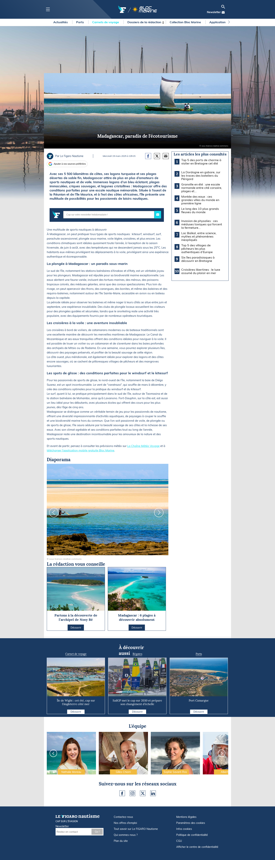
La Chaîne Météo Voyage (143, 446)
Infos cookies (184, 829)
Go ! (97, 831)
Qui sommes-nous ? (126, 835)
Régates (137, 654)
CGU (179, 841)
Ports (80, 22)
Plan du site (121, 841)
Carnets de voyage (106, 22)
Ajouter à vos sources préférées (70, 164)
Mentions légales (186, 817)
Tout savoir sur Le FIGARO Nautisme (136, 829)
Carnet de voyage (76, 654)
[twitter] (143, 793)
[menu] (48, 9)
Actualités (60, 22)
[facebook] (122, 793)
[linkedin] (153, 793)
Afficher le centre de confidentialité (197, 847)
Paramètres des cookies (190, 823)
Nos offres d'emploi (125, 823)
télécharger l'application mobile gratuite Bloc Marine (80, 450)
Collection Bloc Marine (186, 22)
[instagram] (132, 793)
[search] (223, 7)
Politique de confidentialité (192, 835)
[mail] (223, 12)
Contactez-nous (123, 817)
